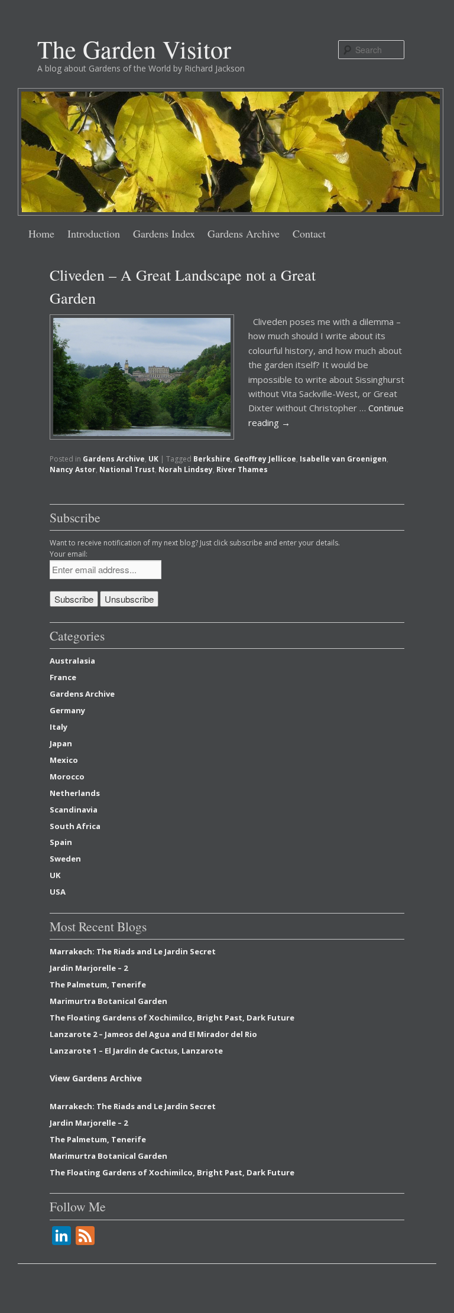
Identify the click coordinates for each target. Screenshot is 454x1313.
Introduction (93, 233)
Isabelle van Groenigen (343, 459)
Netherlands (75, 793)
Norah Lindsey (185, 469)
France (63, 677)
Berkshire (212, 459)
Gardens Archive (243, 233)
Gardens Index (164, 233)
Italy (58, 727)
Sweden (65, 858)
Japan (61, 743)
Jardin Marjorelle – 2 (89, 968)
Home (41, 233)
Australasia (72, 660)
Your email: (68, 554)
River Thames (242, 469)
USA (58, 891)
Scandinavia (74, 809)
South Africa (75, 826)
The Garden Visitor (134, 49)
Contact (309, 233)
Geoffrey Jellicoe (265, 459)
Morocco (67, 776)
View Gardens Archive (96, 1078)
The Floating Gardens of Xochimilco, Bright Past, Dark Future (172, 1017)
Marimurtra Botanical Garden (108, 1001)
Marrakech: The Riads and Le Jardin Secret (133, 951)
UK (153, 459)
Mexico (64, 760)
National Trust (127, 469)
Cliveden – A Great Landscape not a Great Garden (183, 286)
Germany (67, 710)
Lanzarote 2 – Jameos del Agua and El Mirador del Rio (153, 1034)
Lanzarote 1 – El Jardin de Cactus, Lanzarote (136, 1050)
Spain (61, 842)
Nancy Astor (73, 469)
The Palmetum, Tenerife (98, 984)
